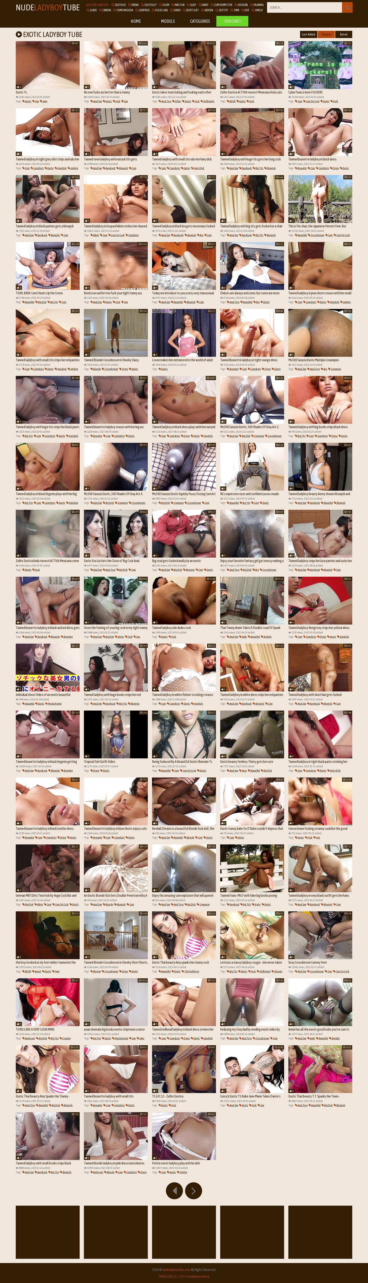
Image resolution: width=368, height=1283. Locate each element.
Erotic (257, 904)
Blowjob (123, 168)
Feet (57, 971)
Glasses (278, 971)
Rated (343, 34)
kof (246, 10)
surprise (144, 10)
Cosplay (66, 1038)
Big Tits (259, 168)
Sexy (44, 101)
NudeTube (48, 7)
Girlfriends (208, 101)
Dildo (178, 101)
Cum (299, 101)
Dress (335, 168)
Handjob (62, 168)
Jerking (74, 168)
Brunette (302, 168)
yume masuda (124, 10)
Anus (244, 770)
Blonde (97, 369)
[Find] (347, 7)
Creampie (336, 369)
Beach (37, 971)
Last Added (308, 34)
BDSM (232, 101)
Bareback (110, 168)
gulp (193, 5)
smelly (258, 10)
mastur (179, 5)
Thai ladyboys (191, 971)
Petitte (183, 1172)
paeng (135, 5)
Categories (200, 21)
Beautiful (302, 235)
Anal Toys (166, 101)
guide (93, 10)
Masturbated (55, 703)
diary (204, 5)
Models (168, 21)
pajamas (258, 5)
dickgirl (242, 5)
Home (136, 21)
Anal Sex (97, 101)
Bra (201, 235)
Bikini (96, 235)
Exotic (28, 101)
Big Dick (42, 302)
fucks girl (161, 10)
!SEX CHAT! (232, 21)
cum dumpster (223, 5)
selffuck (120, 5)
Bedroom (30, 1038)
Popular (326, 34)
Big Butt (267, 636)
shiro (177, 10)
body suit (192, 10)
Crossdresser (317, 235)
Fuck (117, 101)
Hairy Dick (198, 168)
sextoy (223, 10)
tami (236, 10)
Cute (256, 502)
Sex (37, 101)
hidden (208, 10)
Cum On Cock (312, 101)
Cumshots (38, 168)
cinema (106, 10)
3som (165, 5)
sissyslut (150, 5)
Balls (244, 636)
